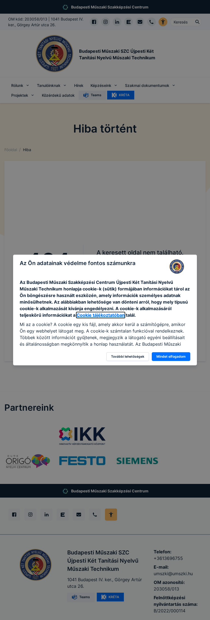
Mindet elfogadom (171, 356)
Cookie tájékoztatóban (101, 315)
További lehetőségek (127, 356)
